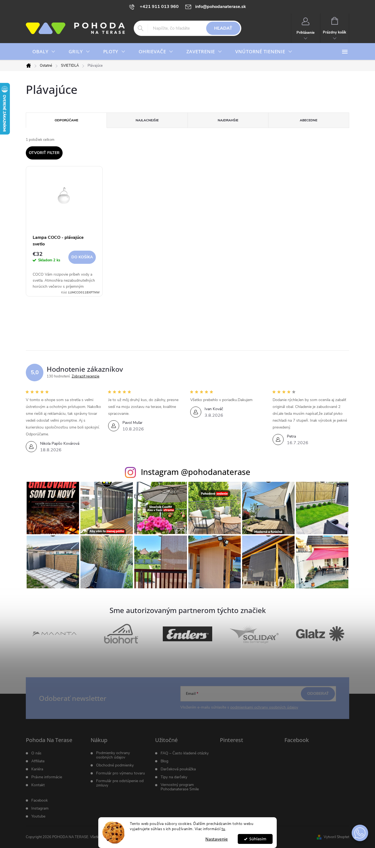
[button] (360, 833)
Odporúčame (66, 120)
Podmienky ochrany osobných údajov (113, 755)
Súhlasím (257, 838)
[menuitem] (44, 51)
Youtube (38, 816)
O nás (36, 753)
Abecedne (308, 120)
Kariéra (37, 769)
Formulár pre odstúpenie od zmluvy (120, 783)
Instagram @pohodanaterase (195, 471)
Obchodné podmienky (115, 765)
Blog (164, 761)
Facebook (39, 800)
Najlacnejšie (147, 120)
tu (223, 829)
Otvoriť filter (44, 152)
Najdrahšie (228, 120)
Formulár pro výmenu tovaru (120, 773)
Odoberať (318, 693)
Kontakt (38, 785)
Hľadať (223, 28)
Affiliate (37, 761)
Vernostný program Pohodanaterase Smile (180, 787)
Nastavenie (216, 839)
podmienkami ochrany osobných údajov (264, 707)
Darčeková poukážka (178, 769)
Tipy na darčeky (174, 777)
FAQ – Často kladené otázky (185, 753)
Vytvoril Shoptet (336, 837)
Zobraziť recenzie (85, 376)
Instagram (40, 808)
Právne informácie (46, 777)
